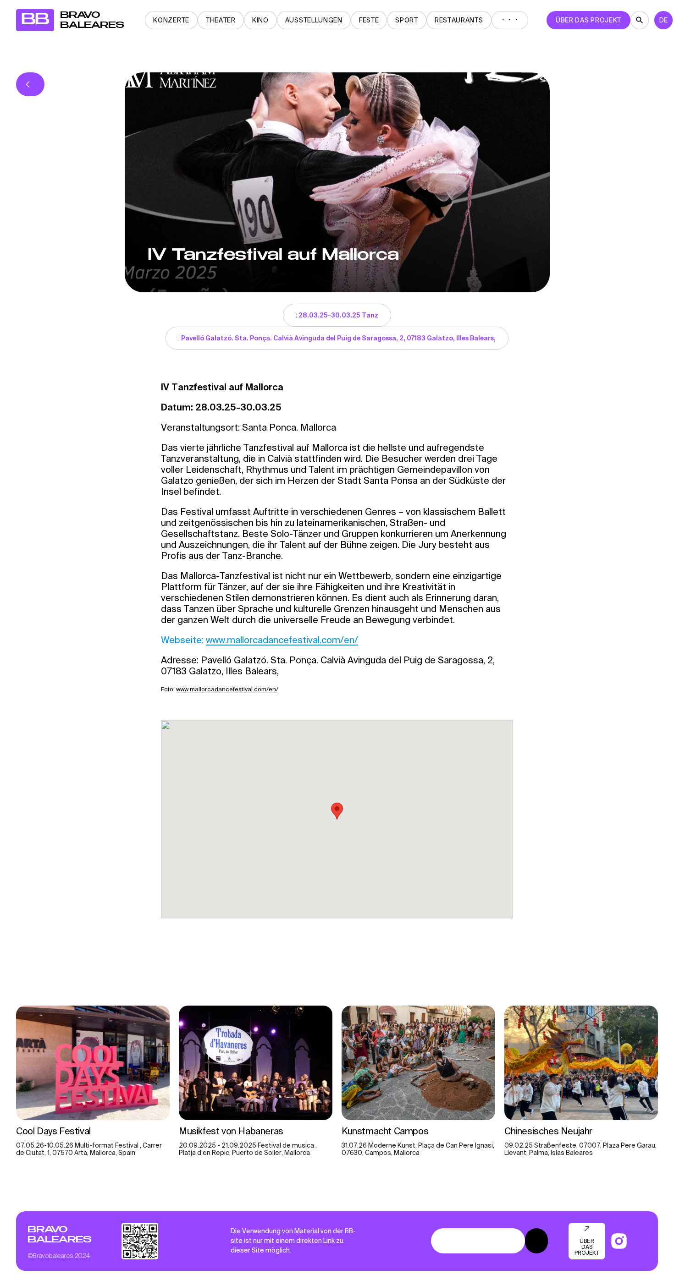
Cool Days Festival (53, 1131)
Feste (369, 20)
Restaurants (459, 20)
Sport (406, 20)
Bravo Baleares (59, 1234)
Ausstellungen (314, 20)
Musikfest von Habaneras (232, 1131)
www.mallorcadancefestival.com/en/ (282, 640)
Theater (221, 20)
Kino (260, 20)
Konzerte (171, 20)
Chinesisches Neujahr (548, 1131)
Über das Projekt (588, 20)
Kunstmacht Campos (386, 1131)
